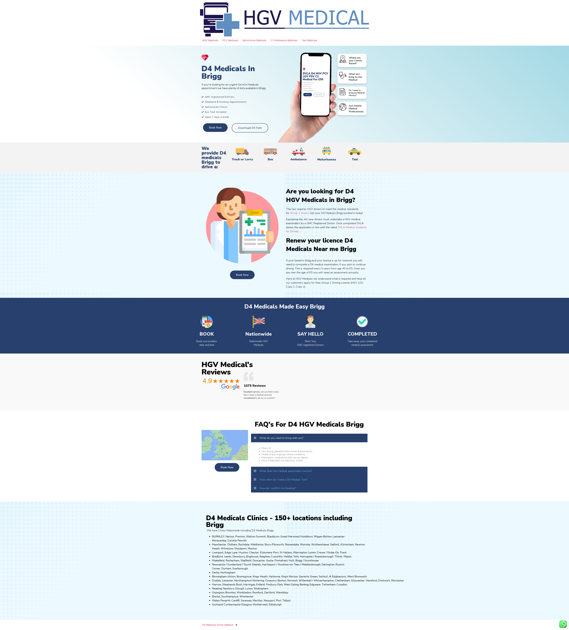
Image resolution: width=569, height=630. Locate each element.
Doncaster (259, 560)
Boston (282, 580)
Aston (231, 576)
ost (252, 548)
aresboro (323, 556)
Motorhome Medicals (254, 40)
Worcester (397, 580)
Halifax (288, 556)
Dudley (216, 580)
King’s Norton (289, 576)
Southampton (229, 596)
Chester (254, 552)
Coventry (270, 580)
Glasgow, (246, 604)
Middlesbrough (311, 564)
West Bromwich (357, 576)
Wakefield (218, 560)
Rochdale (244, 544)
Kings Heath (260, 576)
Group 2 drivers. (299, 213)
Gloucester (358, 580)
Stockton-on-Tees (289, 564)
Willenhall (305, 580)
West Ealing (291, 584)
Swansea (246, 600)
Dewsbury (238, 556)
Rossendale (292, 544)
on (255, 548)
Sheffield (245, 560)
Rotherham (232, 560)
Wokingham (261, 588)
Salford (334, 544)
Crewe (321, 552)
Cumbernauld (232, 604)
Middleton (257, 544)
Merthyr (258, 600)
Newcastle (218, 564)
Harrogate (306, 556)
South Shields (252, 564)
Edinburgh (275, 604)
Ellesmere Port (269, 552)
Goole (269, 560)
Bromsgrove (244, 576)
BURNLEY (218, 536)
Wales (216, 600)
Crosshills (277, 556)
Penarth (225, 600)
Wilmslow (227, 548)
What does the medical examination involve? (285, 471)
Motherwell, (260, 604)
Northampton (242, 580)
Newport (269, 600)
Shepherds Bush (232, 584)
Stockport (240, 548)
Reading (217, 588)
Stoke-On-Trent (337, 552)
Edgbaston (338, 576)
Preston (240, 536)
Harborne (274, 576)
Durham (226, 568)
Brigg (298, 560)
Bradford (217, 556)
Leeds (227, 556)
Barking (304, 584)
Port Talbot (283, 600)
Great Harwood (290, 536)
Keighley (265, 556)
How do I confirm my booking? (277, 488)
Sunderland (234, 564)
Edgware (315, 584)
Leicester (227, 580)
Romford (257, 592)
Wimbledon (244, 592)
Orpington (218, 592)
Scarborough (240, 568)
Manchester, (219, 544)
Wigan (318, 536)
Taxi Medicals (309, 40)
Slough (239, 588)
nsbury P (273, 584)
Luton (248, 588)
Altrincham (347, 544)
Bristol (216, 596)
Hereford (371, 580)
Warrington (300, 552)
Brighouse (252, 556)
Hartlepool (268, 564)
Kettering (258, 580)
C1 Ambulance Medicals (284, 40)
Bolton (327, 536)
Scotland (217, 604)
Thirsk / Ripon (342, 556)
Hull (291, 560)
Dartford (269, 592)
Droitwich (384, 580)
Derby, (216, 572)
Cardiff (235, 600)
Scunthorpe (311, 560)
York (296, 556)
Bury (268, 544)
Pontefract (281, 560)
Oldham (232, 544)
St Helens (286, 552)
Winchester (246, 596)
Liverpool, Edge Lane (225, 552)
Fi (267, 584)
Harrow (216, 584)
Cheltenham (342, 580)
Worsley (305, 544)
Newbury (228, 588)
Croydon (342, 584)
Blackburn (273, 536)
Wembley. (282, 592)
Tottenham (328, 584)
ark (281, 584)
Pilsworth (278, 544)
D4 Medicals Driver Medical (217, 624)
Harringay (249, 584)
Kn (316, 556)
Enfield (260, 584)
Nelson (230, 536)
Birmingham (219, 576)
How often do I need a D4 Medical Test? (283, 479)
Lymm (312, 552)
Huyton (243, 552)
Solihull (323, 576)
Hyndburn (306, 536)
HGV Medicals (210, 40)
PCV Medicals (230, 40)
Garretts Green (308, 576)
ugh (331, 556)
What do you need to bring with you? (281, 438)
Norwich (292, 580)
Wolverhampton (324, 580)
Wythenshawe (320, 544)
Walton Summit (256, 536)
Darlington (328, 564)
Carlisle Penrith (237, 540)
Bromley (230, 592)
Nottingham (227, 572)
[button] (309, 438)
